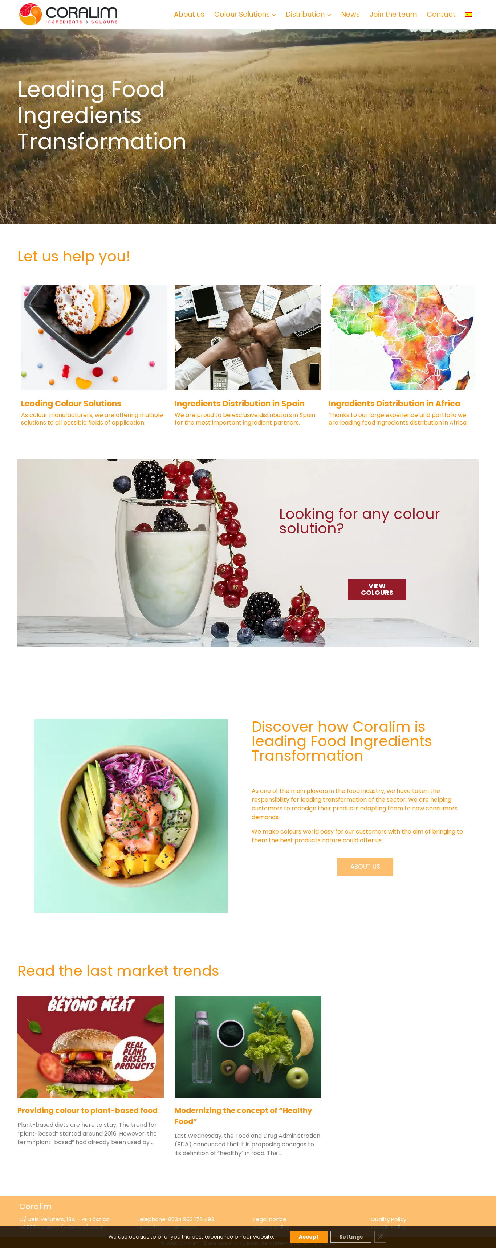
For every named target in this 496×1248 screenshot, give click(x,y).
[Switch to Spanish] (468, 14)
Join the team (393, 14)
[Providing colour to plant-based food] (90, 1047)
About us (189, 14)
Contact (441, 14)
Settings (351, 1236)
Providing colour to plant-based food (87, 1110)
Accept (309, 1236)
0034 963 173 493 (191, 1219)
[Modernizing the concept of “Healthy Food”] (248, 1047)
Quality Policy (388, 1219)
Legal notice (269, 1219)
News (350, 14)
